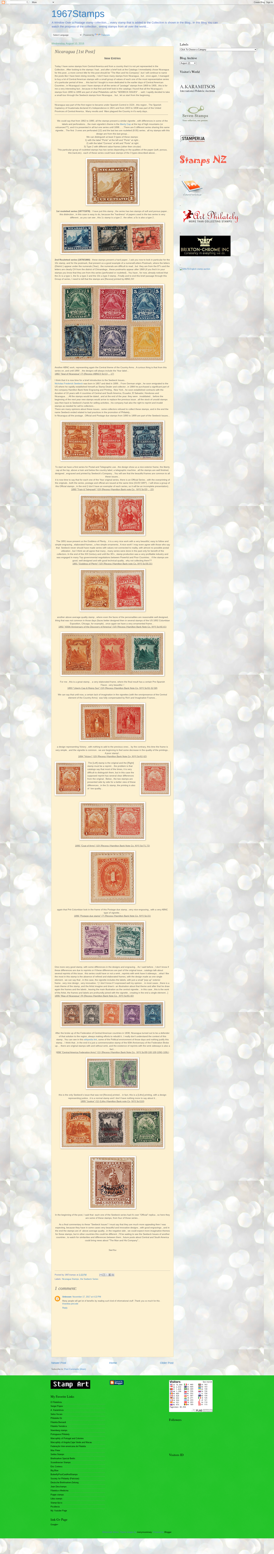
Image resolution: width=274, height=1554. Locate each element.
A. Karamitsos (57, 1410)
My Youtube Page (59, 1510)
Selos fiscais (56, 1414)
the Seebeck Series (89, 1279)
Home (113, 1362)
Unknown (67, 1297)
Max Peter (55, 1450)
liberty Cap (125, 124)
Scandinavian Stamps (61, 1462)
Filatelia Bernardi (58, 1422)
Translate (105, 35)
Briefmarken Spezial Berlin (63, 1458)
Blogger (167, 1532)
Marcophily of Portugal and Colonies (67, 1438)
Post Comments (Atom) (75, 1369)
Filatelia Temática (59, 1426)
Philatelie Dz (56, 1418)
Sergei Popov (57, 1406)
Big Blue (54, 1470)
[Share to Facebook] (109, 1274)
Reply (65, 1308)
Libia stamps (56, 1498)
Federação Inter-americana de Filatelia (68, 1446)
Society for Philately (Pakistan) (65, 1478)
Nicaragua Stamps (70, 1279)
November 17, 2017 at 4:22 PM (86, 1297)
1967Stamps (77, 13)
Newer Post (58, 1362)
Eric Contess (56, 1466)
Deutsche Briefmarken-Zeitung (64, 1482)
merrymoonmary (144, 1532)
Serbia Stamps (57, 1454)
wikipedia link (90, 1039)
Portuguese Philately (60, 1434)
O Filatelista (56, 1402)
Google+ (54, 1524)
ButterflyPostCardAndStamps (64, 1474)
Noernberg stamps (59, 1430)
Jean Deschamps (59, 1486)
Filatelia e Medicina (59, 1490)
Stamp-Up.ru (56, 1503)
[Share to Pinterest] (112, 1274)
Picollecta (55, 1506)
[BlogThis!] (103, 1274)
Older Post (166, 1362)
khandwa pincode (70, 1304)
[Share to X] (106, 1274)
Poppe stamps (57, 1494)
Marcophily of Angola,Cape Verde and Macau (71, 1442)
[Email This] (100, 1274)
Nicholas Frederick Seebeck (69, 383)
